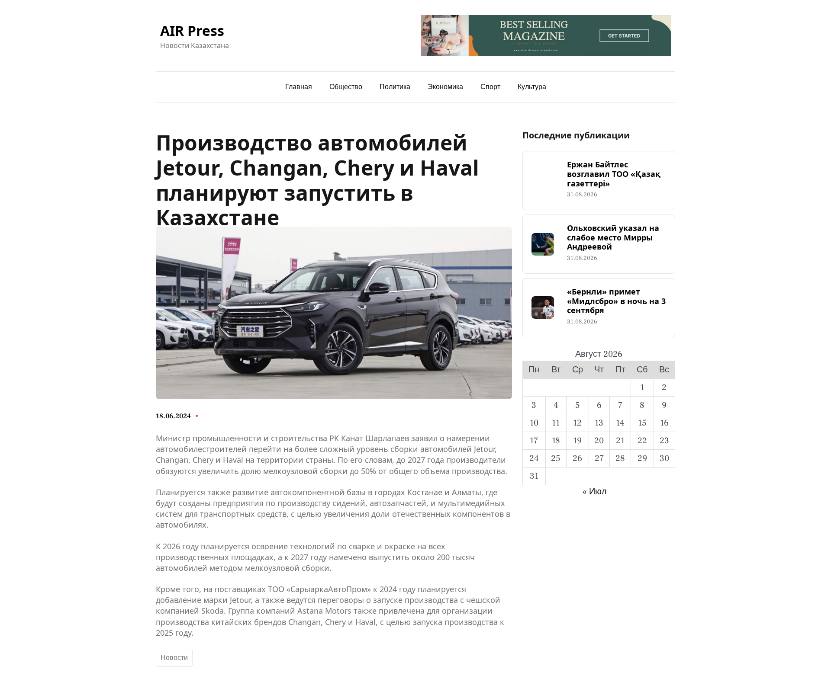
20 (599, 440)
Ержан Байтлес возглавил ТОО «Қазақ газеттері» (613, 174)
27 (599, 458)
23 (664, 440)
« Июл (595, 491)
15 (642, 423)
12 (577, 423)
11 (556, 423)
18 (556, 440)
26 (577, 458)
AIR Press (192, 30)
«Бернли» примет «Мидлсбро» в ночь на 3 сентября (616, 301)
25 (555, 458)
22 (642, 440)
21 (620, 440)
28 (620, 458)
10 (534, 423)
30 (664, 458)
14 (620, 423)
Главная (298, 87)
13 (599, 423)
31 (534, 476)
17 (534, 440)
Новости (174, 657)
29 (642, 458)
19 (577, 440)
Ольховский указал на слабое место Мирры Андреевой (613, 238)
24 (534, 458)
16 (664, 423)
